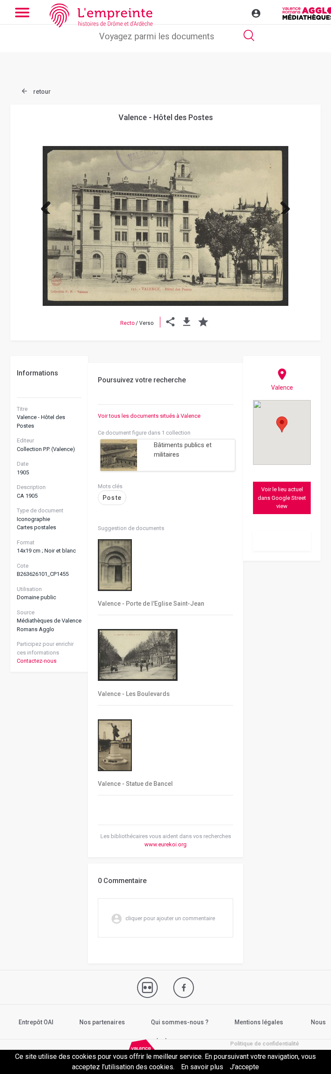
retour (41, 91)
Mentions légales (258, 1022)
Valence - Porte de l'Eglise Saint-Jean (151, 603)
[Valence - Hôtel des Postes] (165, 226)
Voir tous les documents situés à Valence (149, 416)
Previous (49, 205)
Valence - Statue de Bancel (135, 783)
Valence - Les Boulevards (134, 693)
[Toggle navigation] (237, 12)
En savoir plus (202, 1067)
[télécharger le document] (186, 323)
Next (281, 205)
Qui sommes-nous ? (180, 1022)
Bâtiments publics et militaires (183, 450)
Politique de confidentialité (264, 1043)
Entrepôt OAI (36, 1022)
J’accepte (244, 1067)
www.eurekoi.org (165, 844)
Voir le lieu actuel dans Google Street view (282, 497)
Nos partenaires (102, 1022)
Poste (112, 497)
